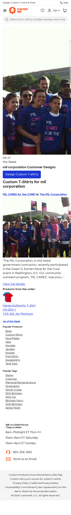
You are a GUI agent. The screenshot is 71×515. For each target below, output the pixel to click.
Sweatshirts (13, 360)
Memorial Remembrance (21, 382)
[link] (18, 10)
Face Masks (12, 338)
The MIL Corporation (53, 194)
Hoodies (10, 345)
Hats (8, 342)
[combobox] (35, 19)
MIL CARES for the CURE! (19, 194)
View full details (14, 284)
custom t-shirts (52, 479)
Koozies (10, 352)
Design (22, 174)
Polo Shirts (12, 356)
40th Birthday (14, 404)
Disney (9, 375)
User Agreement (47, 487)
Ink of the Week (11, 321)
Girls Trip (11, 397)
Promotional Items (40, 474)
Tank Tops (11, 363)
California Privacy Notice (44, 483)
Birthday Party (14, 400)
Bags (9, 331)
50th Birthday (14, 393)
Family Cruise (14, 389)
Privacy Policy (21, 483)
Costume (11, 378)
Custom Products (19, 474)
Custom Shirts (14, 334)
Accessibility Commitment (21, 487)
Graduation (13, 386)
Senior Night (13, 407)
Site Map (57, 474)
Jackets (10, 349)
